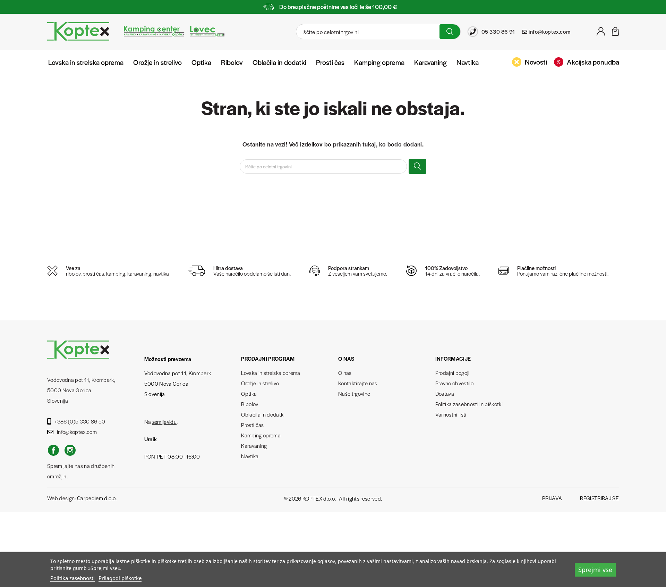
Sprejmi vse (595, 569)
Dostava (444, 393)
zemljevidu (164, 421)
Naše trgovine (354, 393)
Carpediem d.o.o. (97, 498)
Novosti (536, 62)
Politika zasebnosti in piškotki (469, 404)
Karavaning (430, 62)
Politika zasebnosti (72, 578)
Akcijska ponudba (593, 62)
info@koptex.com (77, 431)
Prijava (552, 498)
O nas (345, 372)
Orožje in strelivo (157, 62)
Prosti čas (330, 62)
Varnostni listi (451, 414)
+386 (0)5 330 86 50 (79, 421)
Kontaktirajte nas (357, 383)
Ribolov (232, 62)
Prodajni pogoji (452, 372)
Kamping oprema (379, 62)
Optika (201, 62)
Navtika (467, 62)
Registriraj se (599, 498)
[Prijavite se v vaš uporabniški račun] (601, 33)
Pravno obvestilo (454, 383)
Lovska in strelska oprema (85, 62)
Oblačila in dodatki (279, 62)
